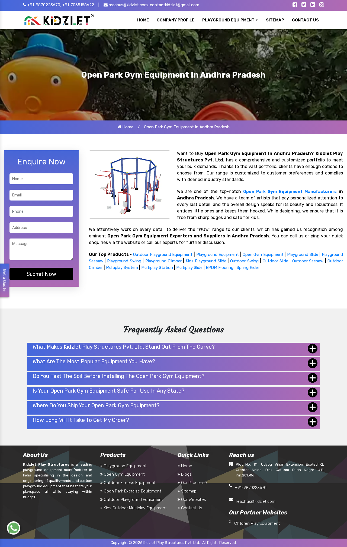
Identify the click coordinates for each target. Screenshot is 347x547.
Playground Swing (124, 261)
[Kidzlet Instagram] (321, 5)
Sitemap (188, 491)
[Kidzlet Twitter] (303, 5)
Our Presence (193, 482)
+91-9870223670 (250, 487)
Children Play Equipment (257, 523)
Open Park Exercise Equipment (132, 491)
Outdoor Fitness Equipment (129, 482)
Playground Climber (163, 261)
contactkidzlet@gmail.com (174, 4)
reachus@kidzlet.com (255, 501)
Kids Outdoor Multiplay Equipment (135, 507)
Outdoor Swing (244, 261)
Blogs (186, 474)
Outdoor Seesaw (307, 261)
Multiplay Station (157, 267)
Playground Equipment (217, 254)
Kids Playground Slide (206, 261)
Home (127, 127)
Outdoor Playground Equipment (162, 254)
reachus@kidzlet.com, (128, 4)
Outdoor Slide (275, 261)
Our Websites (193, 499)
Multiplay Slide (189, 267)
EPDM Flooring (219, 267)
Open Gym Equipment (263, 254)
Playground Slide (302, 254)
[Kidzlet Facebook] (295, 5)
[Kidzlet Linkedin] (312, 5)
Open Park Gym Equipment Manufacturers (290, 191)
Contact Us (191, 507)
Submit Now (41, 274)
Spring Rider (248, 267)
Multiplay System (122, 267)
